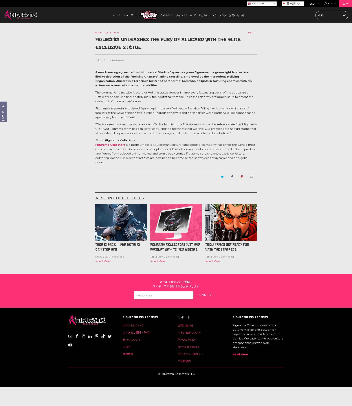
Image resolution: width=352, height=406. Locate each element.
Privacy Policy (187, 339)
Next (251, 32)
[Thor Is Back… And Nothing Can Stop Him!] (121, 222)
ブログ (127, 346)
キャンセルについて (189, 332)
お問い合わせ (185, 325)
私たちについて (132, 339)
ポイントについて (133, 325)
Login (332, 3)
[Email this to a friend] (251, 177)
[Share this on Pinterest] (242, 177)
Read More (103, 261)
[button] (293, 3)
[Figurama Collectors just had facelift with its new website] (176, 222)
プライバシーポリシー (190, 354)
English (257, 3)
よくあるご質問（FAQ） (137, 332)
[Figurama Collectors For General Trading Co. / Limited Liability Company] (21, 15)
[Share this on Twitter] (222, 177)
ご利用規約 (184, 361)
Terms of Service (188, 346)
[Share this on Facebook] (232, 177)
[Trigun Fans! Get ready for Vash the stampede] (231, 222)
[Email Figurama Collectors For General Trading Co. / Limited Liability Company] (70, 336)
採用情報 (128, 354)
